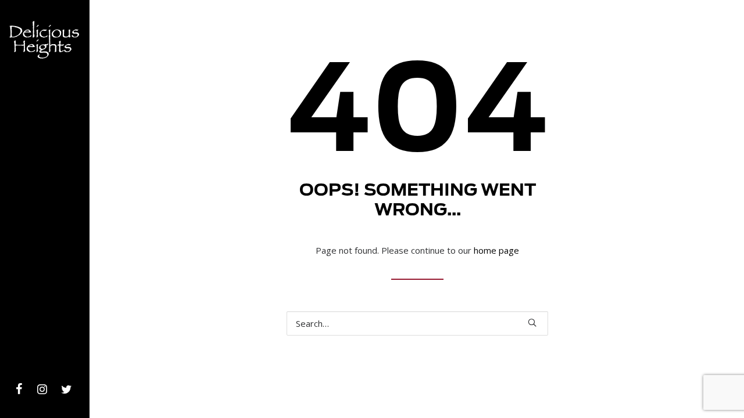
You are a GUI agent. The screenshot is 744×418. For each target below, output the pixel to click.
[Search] (417, 323)
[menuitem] (19, 390)
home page (496, 250)
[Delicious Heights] (44, 87)
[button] (19, 390)
